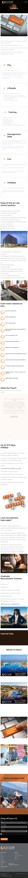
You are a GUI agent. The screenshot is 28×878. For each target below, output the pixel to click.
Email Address (3, 824)
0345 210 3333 (11, 863)
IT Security (16, 856)
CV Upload (2, 829)
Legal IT (16, 857)
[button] (26, 809)
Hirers (2, 855)
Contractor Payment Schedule (6, 875)
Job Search (2, 860)
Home (2, 854)
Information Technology (19, 855)
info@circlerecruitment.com (14, 864)
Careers (2, 859)
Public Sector (17, 859)
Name (2, 820)
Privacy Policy (3, 874)
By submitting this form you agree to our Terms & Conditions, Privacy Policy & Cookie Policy (14, 834)
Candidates (2, 856)
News (1, 857)
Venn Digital (25, 873)
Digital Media (17, 854)
